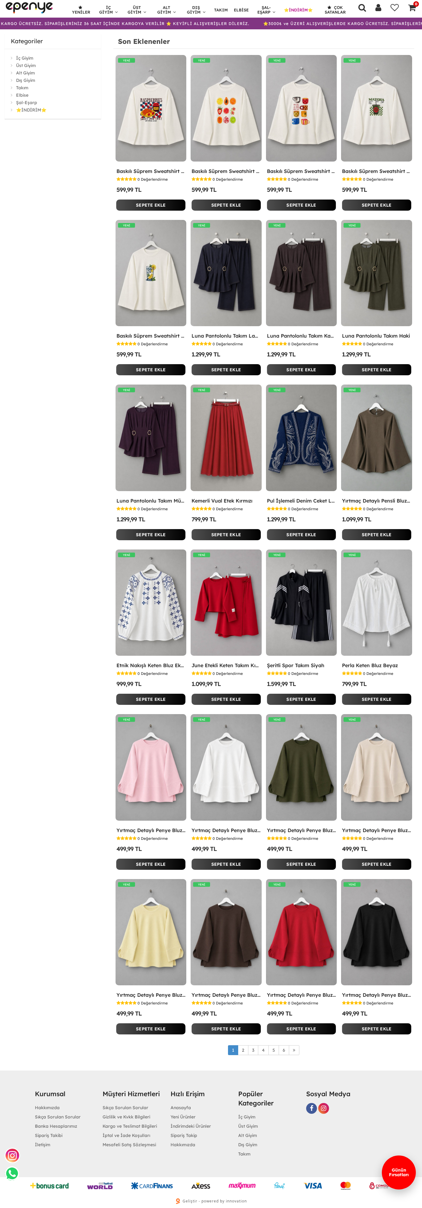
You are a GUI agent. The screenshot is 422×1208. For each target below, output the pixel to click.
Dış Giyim (193, 10)
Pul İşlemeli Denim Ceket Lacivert (301, 501)
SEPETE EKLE (151, 205)
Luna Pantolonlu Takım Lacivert (226, 336)
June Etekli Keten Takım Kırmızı (226, 665)
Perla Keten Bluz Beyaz (370, 665)
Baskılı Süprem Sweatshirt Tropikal (226, 171)
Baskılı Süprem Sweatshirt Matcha (376, 171)
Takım (221, 9)
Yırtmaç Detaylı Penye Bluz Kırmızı (301, 995)
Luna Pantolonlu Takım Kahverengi (301, 336)
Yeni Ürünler (183, 1117)
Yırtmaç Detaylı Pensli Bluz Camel (376, 501)
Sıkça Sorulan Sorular (58, 1117)
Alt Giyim (164, 10)
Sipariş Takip (184, 1135)
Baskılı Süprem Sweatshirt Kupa (301, 171)
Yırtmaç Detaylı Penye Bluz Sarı (151, 995)
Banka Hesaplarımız (56, 1126)
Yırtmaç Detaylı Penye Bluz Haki (301, 830)
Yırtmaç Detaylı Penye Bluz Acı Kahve (226, 995)
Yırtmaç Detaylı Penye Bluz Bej (376, 830)
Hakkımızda (47, 1107)
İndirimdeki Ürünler (191, 1126)
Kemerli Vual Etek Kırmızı (222, 501)
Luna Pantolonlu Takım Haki (376, 336)
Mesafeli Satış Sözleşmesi (129, 1144)
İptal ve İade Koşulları (126, 1135)
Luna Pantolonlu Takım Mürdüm (151, 501)
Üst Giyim (134, 10)
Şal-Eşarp (264, 10)
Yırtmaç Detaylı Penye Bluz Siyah (376, 995)
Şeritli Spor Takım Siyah (295, 665)
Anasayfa (181, 1107)
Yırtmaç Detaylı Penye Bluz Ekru (226, 830)
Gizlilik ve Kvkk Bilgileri (126, 1117)
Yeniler (81, 12)
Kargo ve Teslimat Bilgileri (130, 1126)
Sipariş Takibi (48, 1135)
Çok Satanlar (335, 10)
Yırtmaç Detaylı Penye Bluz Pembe (151, 830)
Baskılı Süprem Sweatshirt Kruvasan (151, 171)
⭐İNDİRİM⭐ (298, 9)
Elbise (241, 9)
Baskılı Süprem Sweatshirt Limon (151, 336)
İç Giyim (106, 10)
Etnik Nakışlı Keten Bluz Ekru (151, 665)
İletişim (42, 1144)
